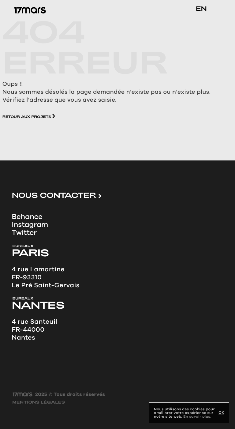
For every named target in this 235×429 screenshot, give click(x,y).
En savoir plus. (197, 416)
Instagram (30, 225)
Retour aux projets (27, 117)
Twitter (24, 233)
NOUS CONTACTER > (56, 195)
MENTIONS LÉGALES (38, 403)
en (201, 8)
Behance (27, 217)
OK (221, 413)
